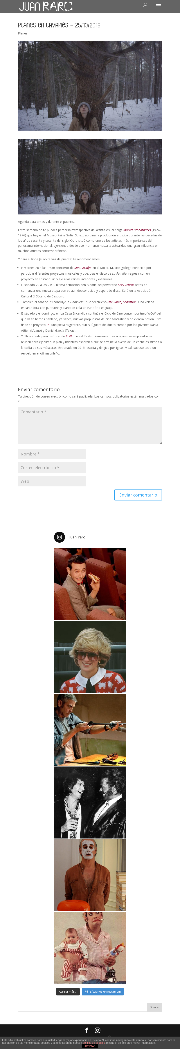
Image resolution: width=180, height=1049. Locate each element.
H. (48, 325)
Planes (22, 33)
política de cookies (94, 1042)
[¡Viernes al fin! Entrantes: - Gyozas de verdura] (90, 802)
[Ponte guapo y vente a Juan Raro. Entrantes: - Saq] (90, 875)
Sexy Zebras (126, 285)
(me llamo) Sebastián (122, 302)
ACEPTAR (90, 1046)
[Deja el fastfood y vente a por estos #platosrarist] (90, 584)
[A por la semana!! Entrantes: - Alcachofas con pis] (90, 730)
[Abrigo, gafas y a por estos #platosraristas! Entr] (90, 657)
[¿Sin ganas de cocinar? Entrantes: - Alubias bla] (90, 948)
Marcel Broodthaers (137, 230)
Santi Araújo (83, 268)
